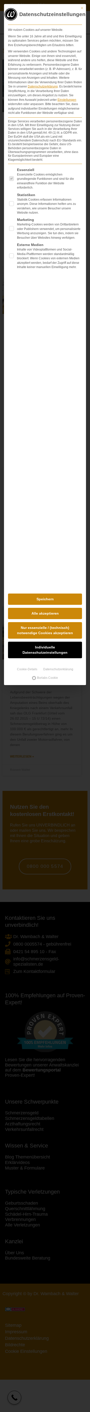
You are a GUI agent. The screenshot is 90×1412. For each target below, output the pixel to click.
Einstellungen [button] (67, 100)
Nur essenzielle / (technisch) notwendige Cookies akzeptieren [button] (45, 630)
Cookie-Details (27, 669)
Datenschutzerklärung (43, 86)
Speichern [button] (45, 599)
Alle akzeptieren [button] (45, 613)
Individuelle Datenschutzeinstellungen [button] (45, 649)
